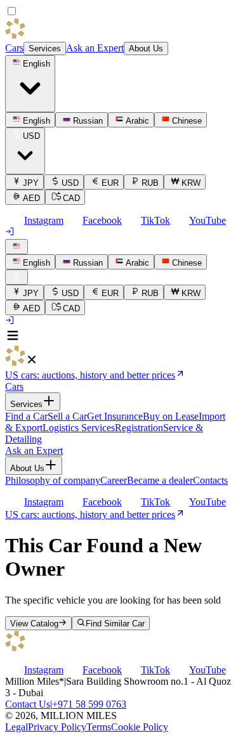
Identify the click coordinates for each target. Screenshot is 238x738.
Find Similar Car (115, 623)
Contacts (210, 480)
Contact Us (27, 704)
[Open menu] (12, 339)
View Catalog (34, 623)
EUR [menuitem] (110, 183)
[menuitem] (30, 261)
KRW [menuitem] (191, 183)
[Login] (10, 233)
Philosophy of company (52, 480)
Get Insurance (115, 416)
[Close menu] (31, 362)
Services (45, 48)
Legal (16, 727)
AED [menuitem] (31, 198)
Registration (139, 427)
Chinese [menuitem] (187, 121)
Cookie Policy (139, 727)
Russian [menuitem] (88, 121)
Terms (98, 727)
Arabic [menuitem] (137, 121)
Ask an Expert (95, 47)
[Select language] (16, 246)
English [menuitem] (36, 121)
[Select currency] (16, 277)
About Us (146, 48)
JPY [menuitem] (31, 183)
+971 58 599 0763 (89, 704)
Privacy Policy (57, 727)
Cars (14, 47)
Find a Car (26, 416)
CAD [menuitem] (71, 198)
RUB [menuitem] (150, 183)
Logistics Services (79, 427)
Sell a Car (67, 416)
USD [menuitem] (70, 183)
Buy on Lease (171, 416)
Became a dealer (160, 480)
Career (113, 480)
